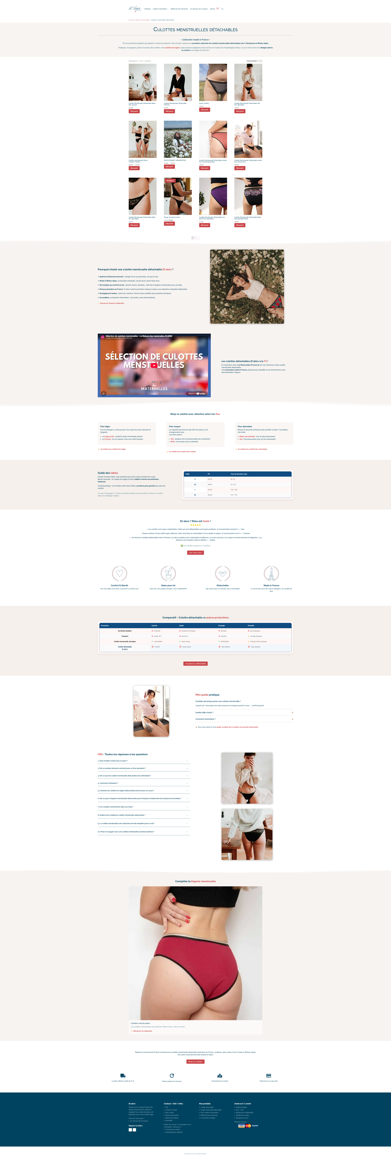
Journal (212, 9)
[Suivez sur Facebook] (130, 1129)
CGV (237, 1110)
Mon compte (169, 1112)
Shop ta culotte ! (195, 1062)
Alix (172, 439)
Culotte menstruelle (207, 1107)
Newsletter (168, 1120)
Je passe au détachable (195, 664)
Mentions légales (241, 1107)
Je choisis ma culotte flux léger (113, 449)
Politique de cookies (242, 1115)
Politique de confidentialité (244, 1112)
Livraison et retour (171, 1110)
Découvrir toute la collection (112, 303)
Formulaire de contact (172, 1129)
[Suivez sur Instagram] (134, 1129)
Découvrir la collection (142, 1031)
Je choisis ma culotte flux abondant (252, 449)
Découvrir (134, 111)
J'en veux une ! (195, 553)
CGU (242, 1110)
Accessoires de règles (208, 1118)
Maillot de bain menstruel (179, 9)
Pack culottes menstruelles (209, 1112)
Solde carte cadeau (171, 1118)
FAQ (166, 1107)
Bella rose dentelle (247, 436)
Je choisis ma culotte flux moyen (182, 452)
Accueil (131, 20)
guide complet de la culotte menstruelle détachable (237, 727)
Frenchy (107, 439)
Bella (173, 442)
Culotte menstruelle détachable (211, 1110)
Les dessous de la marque (199, 9)
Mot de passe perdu (172, 1115)
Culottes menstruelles (142, 20)
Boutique (148, 9)
